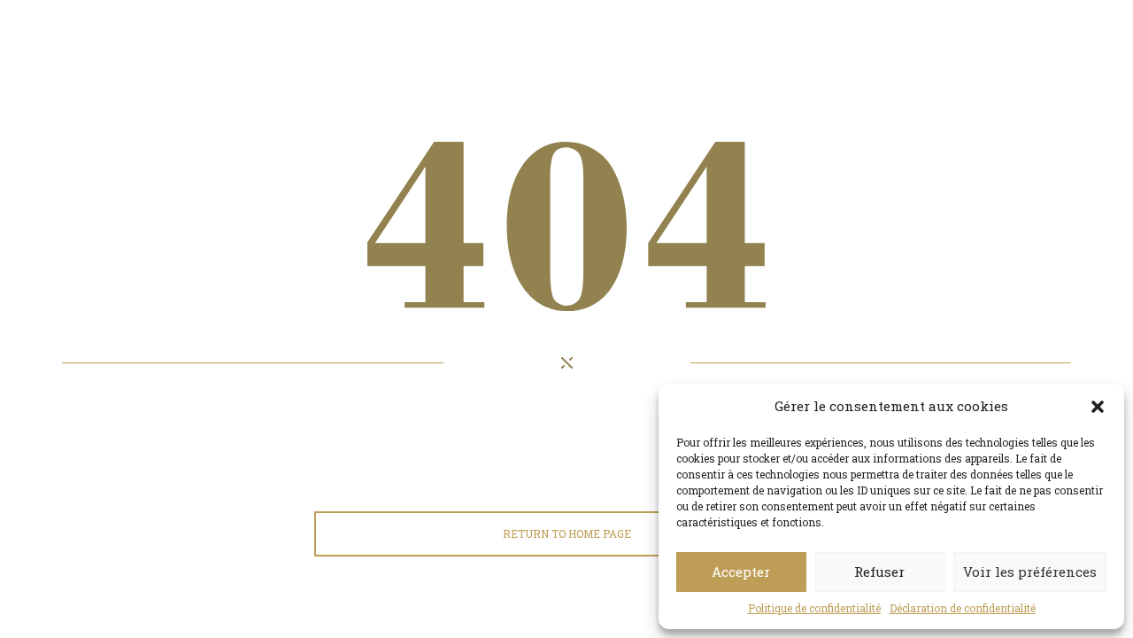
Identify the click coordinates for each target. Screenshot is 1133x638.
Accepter (741, 571)
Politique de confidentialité (814, 608)
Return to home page (567, 533)
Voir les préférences (1030, 571)
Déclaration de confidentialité (963, 608)
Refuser (879, 571)
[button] (1097, 407)
